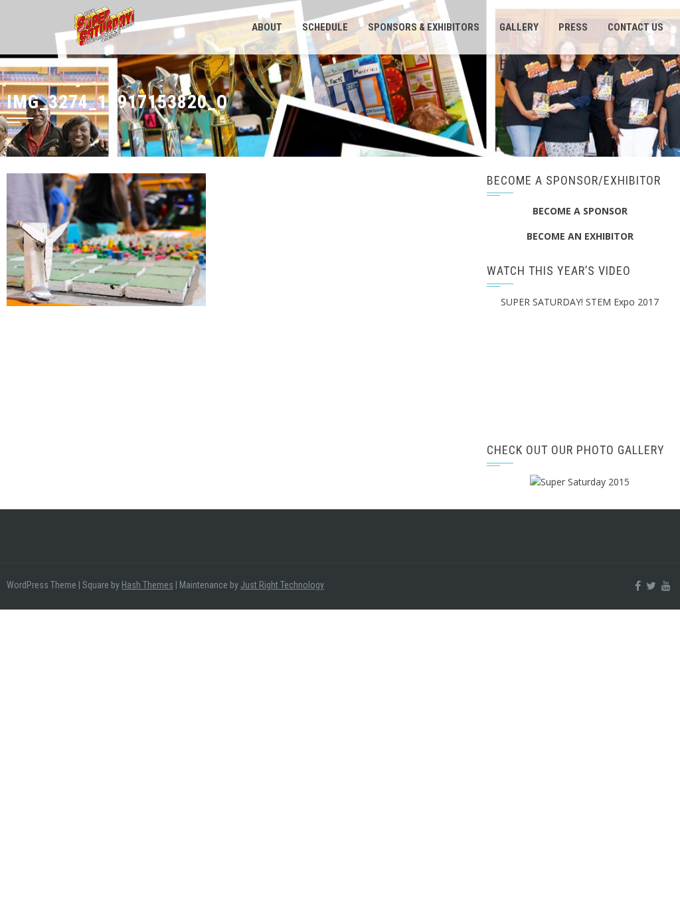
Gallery (519, 27)
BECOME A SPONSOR (580, 211)
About (267, 27)
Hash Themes (147, 585)
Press (573, 27)
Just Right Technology (282, 585)
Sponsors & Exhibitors (423, 27)
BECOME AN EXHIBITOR (580, 236)
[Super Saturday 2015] (580, 481)
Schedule (325, 27)
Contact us (635, 27)
